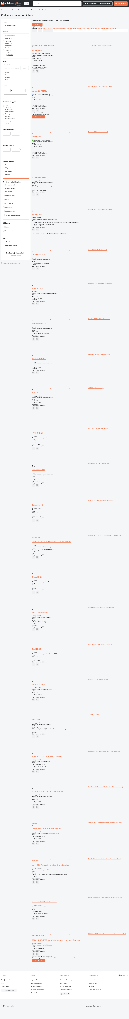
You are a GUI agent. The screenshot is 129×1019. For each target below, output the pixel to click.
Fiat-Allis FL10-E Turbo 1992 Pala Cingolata (47, 791)
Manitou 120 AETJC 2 (39, 91)
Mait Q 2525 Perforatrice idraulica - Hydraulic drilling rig (51, 865)
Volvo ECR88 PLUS (39, 255)
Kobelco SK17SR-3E (39, 324)
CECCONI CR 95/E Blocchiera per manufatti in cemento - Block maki (56, 940)
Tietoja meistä (5, 980)
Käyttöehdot (34, 980)
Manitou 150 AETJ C (39, 177)
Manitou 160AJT (37, 50)
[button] (33, 71)
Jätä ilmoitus (38, 117)
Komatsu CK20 (37, 288)
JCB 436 (35, 393)
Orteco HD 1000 (37, 577)
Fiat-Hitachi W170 (38, 470)
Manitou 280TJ (37, 214)
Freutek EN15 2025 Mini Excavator (44, 902)
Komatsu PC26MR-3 (39, 359)
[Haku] (35, 3)
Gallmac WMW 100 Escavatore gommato (46, 828)
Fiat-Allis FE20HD (38, 684)
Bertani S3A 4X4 (37, 505)
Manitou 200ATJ (37, 137)
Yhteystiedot (5, 986)
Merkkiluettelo (35, 993)
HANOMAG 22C (37, 433)
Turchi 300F (36, 719)
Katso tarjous (38, 960)
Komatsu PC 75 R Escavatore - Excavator (47, 756)
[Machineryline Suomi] (11, 3)
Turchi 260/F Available (40, 612)
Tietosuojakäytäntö (36, 983)
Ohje (2, 983)
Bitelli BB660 (36, 649)
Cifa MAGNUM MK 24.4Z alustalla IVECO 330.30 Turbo (51, 542)
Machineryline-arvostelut (38, 989)
